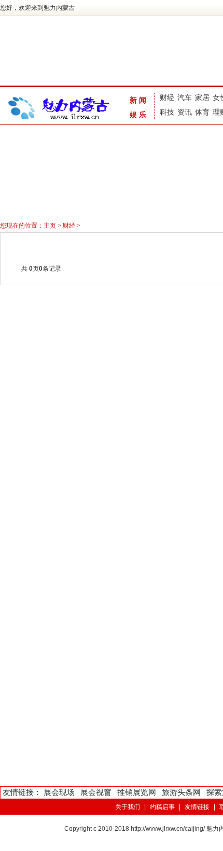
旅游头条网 (181, 792)
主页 (50, 225)
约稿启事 (162, 807)
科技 (167, 112)
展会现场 (59, 792)
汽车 (184, 97)
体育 (202, 112)
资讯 (184, 112)
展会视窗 (96, 792)
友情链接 (197, 807)
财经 (167, 97)
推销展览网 (136, 792)
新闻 (139, 100)
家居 (202, 97)
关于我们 (127, 807)
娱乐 (139, 114)
